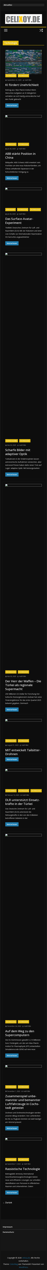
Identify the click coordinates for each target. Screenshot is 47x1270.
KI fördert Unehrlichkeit (22, 85)
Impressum (8, 1227)
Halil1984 (28, 80)
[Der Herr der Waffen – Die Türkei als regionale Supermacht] (23, 577)
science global (11, 441)
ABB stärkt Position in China (20, 156)
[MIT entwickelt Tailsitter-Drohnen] (23, 729)
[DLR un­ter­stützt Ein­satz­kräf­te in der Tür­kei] (23, 779)
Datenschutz (8, 1232)
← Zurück (7, 1202)
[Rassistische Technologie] (23, 1148)
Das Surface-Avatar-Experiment (19, 221)
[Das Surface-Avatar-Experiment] (23, 198)
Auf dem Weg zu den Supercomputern (19, 1033)
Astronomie (10, 209)
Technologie (11, 76)
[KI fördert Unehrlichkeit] (23, 62)
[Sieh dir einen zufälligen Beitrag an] (41, 30)
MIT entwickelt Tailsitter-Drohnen (22, 752)
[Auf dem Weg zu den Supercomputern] (23, 927)
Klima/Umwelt (11, 791)
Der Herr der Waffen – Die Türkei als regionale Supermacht (23, 685)
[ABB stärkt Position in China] (23, 129)
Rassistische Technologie (22, 1169)
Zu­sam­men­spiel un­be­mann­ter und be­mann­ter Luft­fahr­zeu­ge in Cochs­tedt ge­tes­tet (22, 1102)
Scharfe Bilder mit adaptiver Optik (17, 452)
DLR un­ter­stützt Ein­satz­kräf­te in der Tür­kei (22, 802)
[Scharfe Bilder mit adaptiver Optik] (23, 346)
